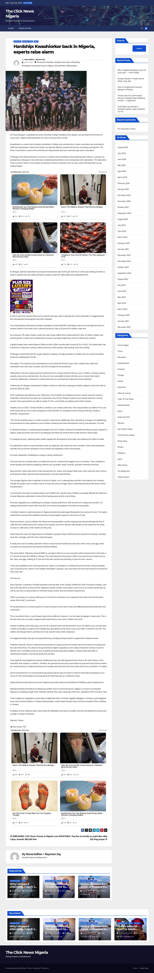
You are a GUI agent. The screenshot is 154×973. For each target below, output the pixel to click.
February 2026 (124, 183)
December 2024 (124, 255)
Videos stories (123, 477)
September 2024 (124, 273)
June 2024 (122, 291)
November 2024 (124, 261)
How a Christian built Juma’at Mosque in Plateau (94, 886)
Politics (65, 881)
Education (17, 41)
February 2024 (124, 315)
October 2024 (123, 267)
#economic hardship (45, 62)
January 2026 (123, 189)
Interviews (122, 387)
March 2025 (122, 237)
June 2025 (122, 231)
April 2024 (122, 303)
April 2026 (122, 171)
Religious (121, 453)
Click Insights (123, 345)
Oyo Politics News (125, 429)
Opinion (121, 423)
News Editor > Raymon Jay (35, 59)
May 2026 (122, 165)
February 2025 (124, 243)
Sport (120, 459)
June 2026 (122, 159)
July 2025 (122, 225)
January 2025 (123, 249)
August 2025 (123, 219)
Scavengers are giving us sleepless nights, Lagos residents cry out (131, 109)
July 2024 (122, 285)
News (36, 41)
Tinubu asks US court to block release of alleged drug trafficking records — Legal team (131, 98)
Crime (120, 351)
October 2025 (123, 207)
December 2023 (124, 327)
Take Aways (122, 465)
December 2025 (124, 195)
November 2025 (124, 201)
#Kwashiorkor (60, 66)
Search (120, 40)
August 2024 (123, 279)
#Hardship (75, 62)
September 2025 (124, 213)
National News (27, 41)
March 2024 (122, 309)
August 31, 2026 (18, 933)
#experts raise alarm (62, 62)
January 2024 (123, 321)
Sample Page (24, 28)
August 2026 (123, 147)
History (120, 381)
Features (121, 369)
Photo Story (122, 441)
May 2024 (122, 297)
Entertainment (123, 363)
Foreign (121, 375)
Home (11, 28)
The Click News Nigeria (27, 952)
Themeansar (44, 968)
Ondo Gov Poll (124, 417)
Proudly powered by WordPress (16, 968)
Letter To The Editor (126, 399)
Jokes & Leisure (124, 393)
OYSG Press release (126, 435)
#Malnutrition (72, 66)
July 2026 (122, 153)
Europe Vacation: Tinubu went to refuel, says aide (56, 886)
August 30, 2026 (54, 933)
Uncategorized (124, 471)
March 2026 (122, 177)
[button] (142, 28)
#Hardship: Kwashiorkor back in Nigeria (38, 66)
